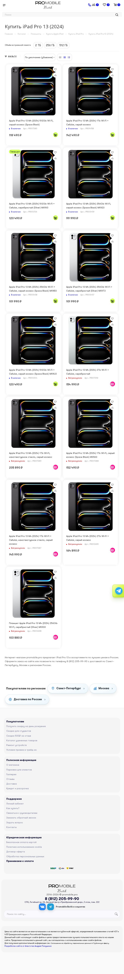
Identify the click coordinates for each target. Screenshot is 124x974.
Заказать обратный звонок (21, 817)
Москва (103, 688)
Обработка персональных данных (25, 856)
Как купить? (12, 808)
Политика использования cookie (24, 847)
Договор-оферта (15, 851)
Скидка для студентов (18, 731)
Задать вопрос (14, 822)
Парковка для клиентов (19, 769)
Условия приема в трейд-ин (21, 750)
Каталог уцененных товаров (21, 740)
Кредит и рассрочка (17, 788)
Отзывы (10, 779)
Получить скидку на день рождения (26, 726)
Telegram (50, 906)
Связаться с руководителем (21, 813)
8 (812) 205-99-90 (62, 898)
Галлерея (11, 774)
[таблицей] (69, 57)
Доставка (11, 783)
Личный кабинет (15, 803)
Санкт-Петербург (68, 688)
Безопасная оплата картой (21, 842)
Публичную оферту (101, 943)
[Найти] (117, 15)
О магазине (12, 765)
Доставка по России (28, 699)
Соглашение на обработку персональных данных (71, 943)
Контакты (11, 827)
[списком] (64, 57)
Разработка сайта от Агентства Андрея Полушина (28, 946)
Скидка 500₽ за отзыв (18, 735)
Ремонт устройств (16, 745)
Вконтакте (42, 906)
